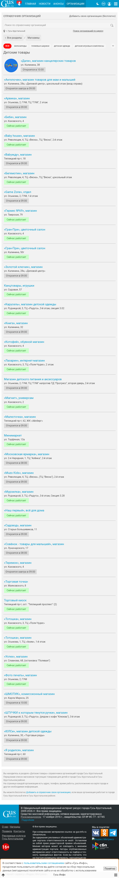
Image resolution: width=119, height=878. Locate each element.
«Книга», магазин (16, 323)
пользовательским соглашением (44, 863)
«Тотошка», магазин (17, 619)
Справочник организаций (22, 16)
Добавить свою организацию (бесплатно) (92, 16)
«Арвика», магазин (17, 98)
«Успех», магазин (16, 656)
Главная (30, 3)
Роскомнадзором (31, 816)
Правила (7, 831)
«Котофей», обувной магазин (24, 342)
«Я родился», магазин (19, 750)
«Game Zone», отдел (17, 192)
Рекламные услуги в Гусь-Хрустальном (14, 837)
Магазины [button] (34, 37)
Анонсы (58, 3)
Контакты (19, 831)
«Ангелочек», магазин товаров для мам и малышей (39, 79)
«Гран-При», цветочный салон (24, 229)
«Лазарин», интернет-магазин (24, 360)
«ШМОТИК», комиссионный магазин (29, 694)
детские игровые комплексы (89, 46)
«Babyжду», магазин (18, 154)
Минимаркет (13, 435)
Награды (15, 826)
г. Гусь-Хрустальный (15, 31)
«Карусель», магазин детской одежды (30, 304)
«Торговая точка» (16, 581)
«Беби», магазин (15, 117)
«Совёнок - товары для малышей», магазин (34, 544)
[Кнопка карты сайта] (115, 3)
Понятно (110, 868)
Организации (75, 3)
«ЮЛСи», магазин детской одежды (28, 731)
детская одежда (62, 46)
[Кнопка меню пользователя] (109, 3)
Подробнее (28, 820)
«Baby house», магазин (19, 136)
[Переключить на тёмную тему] (98, 4)
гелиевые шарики (40, 46)
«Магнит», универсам (18, 398)
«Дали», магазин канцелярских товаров (48, 61)
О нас (5, 826)
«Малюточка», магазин (20, 417)
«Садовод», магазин (17, 525)
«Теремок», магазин (17, 563)
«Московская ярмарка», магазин (26, 454)
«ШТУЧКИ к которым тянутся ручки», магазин (36, 712)
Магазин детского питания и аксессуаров (33, 379)
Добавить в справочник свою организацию (48, 792)
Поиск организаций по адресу (88, 31)
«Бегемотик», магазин (19, 173)
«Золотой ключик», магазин (23, 267)
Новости (44, 3)
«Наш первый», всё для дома (24, 510)
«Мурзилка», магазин (18, 491)
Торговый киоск (15, 600)
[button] (13, 38)
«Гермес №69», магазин (20, 210)
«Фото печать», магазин (20, 675)
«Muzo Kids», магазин (19, 473)
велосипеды (20, 46)
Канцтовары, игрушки (19, 285)
